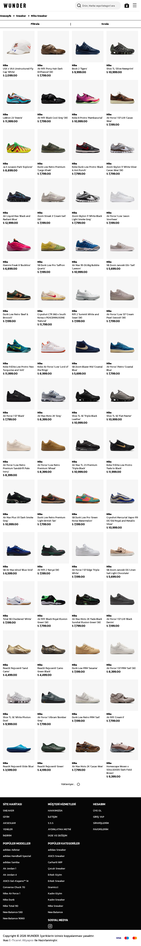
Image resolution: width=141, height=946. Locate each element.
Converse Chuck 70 (14, 887)
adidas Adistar (11, 850)
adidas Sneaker (57, 850)
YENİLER (8, 829)
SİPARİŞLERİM (101, 823)
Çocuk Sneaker (56, 868)
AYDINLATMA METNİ (59, 829)
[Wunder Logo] (15, 5)
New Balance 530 (13, 912)
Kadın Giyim (55, 893)
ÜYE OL (97, 811)
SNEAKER (8, 811)
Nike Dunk (9, 900)
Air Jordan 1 (9, 868)
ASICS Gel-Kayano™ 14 (15, 881)
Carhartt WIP (55, 862)
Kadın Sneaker (56, 900)
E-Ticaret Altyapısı (21, 940)
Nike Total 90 (10, 906)
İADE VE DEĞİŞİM (57, 835)
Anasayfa (5, 16)
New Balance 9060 (14, 918)
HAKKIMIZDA (55, 811)
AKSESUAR (9, 823)
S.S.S (50, 823)
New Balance (55, 912)
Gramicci (53, 887)
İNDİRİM (7, 835)
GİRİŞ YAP (98, 817)
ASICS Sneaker (56, 856)
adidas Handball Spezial (17, 856)
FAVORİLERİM (100, 829)
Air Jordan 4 (10, 875)
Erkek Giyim (55, 875)
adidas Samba (11, 862)
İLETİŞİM (52, 817)
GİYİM (6, 817)
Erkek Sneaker (56, 881)
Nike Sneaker (39, 16)
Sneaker (21, 16)
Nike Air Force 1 (11, 893)
